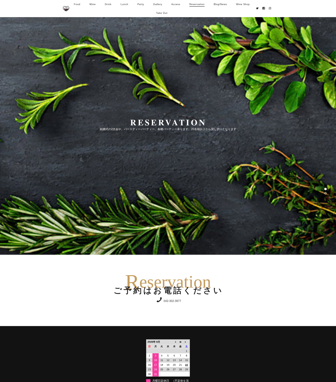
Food (77, 4)
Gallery (157, 4)
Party (140, 4)
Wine (92, 4)
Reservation (197, 4)
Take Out (161, 13)
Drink (108, 4)
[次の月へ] (187, 341)
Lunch (124, 4)
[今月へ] (180, 341)
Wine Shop (243, 4)
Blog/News (220, 4)
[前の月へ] (174, 341)
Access (175, 4)
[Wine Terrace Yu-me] (66, 8)
